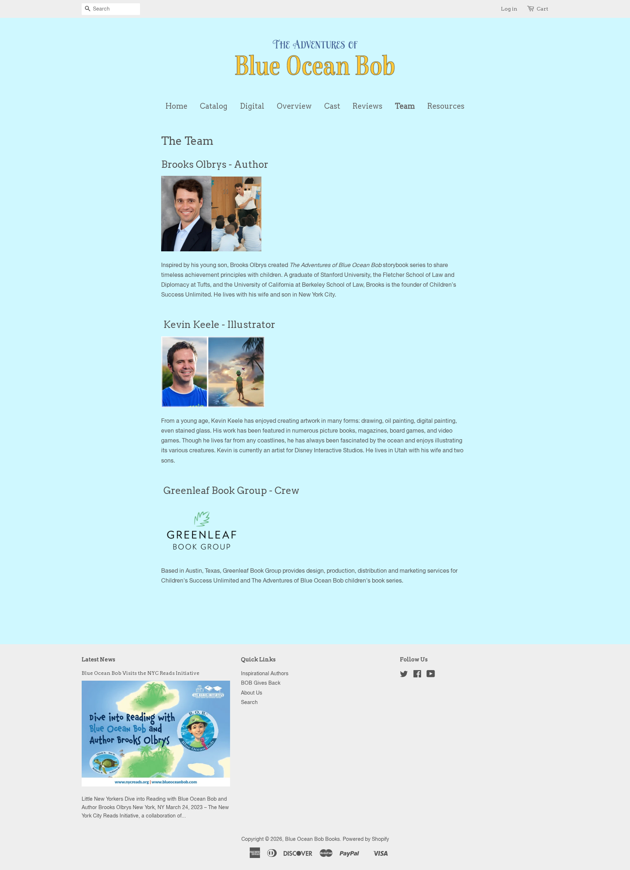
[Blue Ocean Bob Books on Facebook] (417, 675)
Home (176, 106)
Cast (332, 106)
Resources (445, 106)
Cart (542, 9)
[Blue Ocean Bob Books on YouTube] (431, 675)
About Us (251, 693)
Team (405, 106)
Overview (294, 106)
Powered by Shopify (366, 839)
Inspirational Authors (264, 673)
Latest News (98, 659)
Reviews (367, 106)
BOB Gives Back (260, 683)
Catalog (214, 106)
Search (249, 702)
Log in (509, 9)
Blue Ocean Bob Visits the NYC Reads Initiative (140, 673)
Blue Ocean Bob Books (312, 839)
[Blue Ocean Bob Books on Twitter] (404, 675)
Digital (252, 106)
